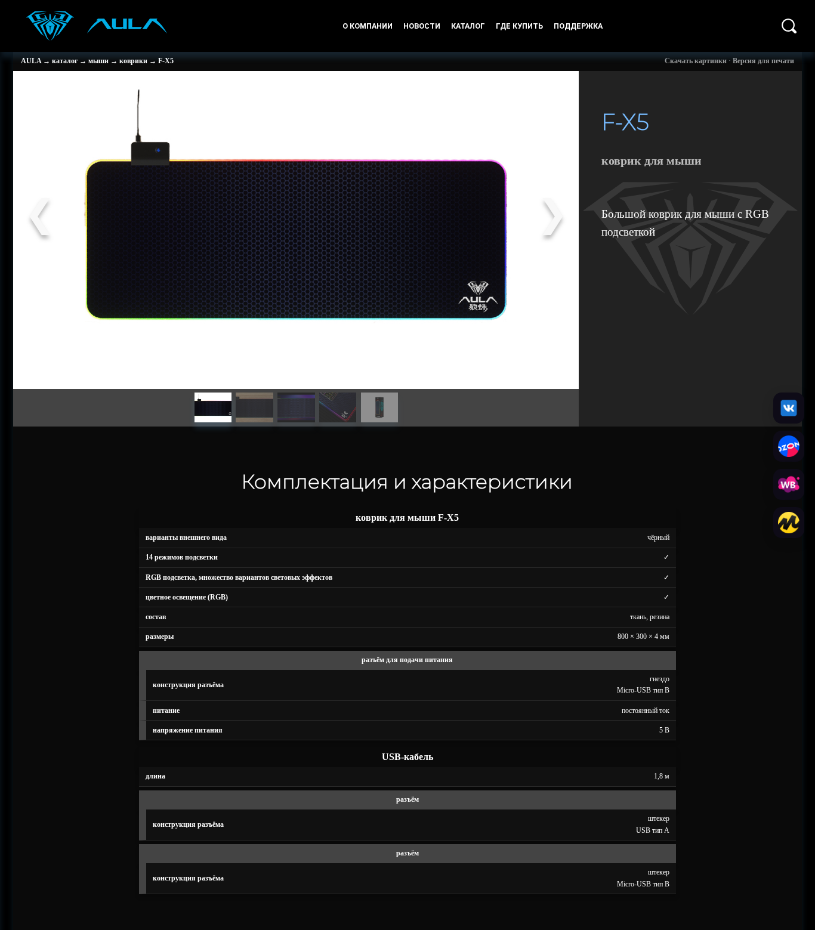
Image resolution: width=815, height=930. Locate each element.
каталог (65, 61)
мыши (98, 61)
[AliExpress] (788, 408)
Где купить (519, 25)
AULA (31, 61)
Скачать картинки (696, 61)
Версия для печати (763, 61)
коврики (133, 61)
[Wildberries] (788, 484)
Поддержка (578, 25)
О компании (367, 25)
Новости (421, 25)
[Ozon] (788, 446)
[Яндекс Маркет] (788, 522)
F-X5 (166, 61)
